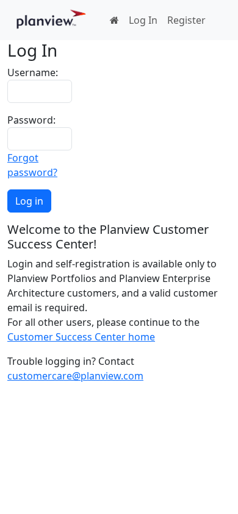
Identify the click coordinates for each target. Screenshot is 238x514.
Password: (31, 120)
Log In (143, 20)
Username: (32, 72)
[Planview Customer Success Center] (51, 20)
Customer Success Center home (81, 336)
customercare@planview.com (75, 375)
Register (186, 20)
